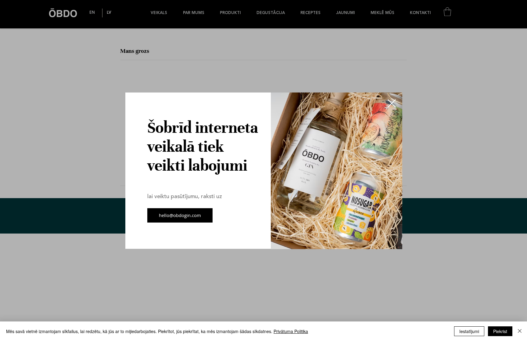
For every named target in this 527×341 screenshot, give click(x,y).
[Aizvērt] (519, 331)
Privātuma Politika (291, 331)
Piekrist (500, 331)
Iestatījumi (469, 331)
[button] (392, 103)
